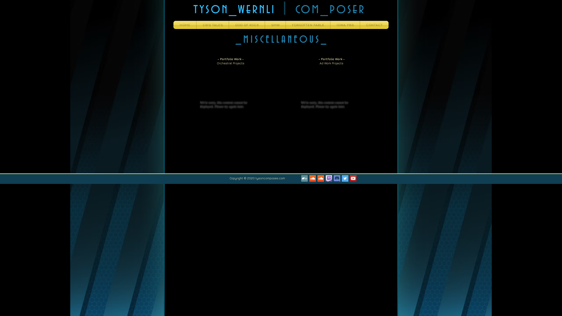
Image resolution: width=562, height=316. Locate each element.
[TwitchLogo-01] (329, 178)
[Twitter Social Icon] (345, 178)
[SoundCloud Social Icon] (312, 178)
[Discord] (337, 178)
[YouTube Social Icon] (353, 178)
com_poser (330, 9)
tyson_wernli (234, 9)
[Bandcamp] (304, 178)
